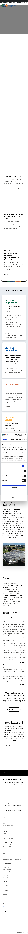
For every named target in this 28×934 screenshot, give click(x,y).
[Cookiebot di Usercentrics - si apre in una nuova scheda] (16, 435)
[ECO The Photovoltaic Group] (8, 5)
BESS (4, 853)
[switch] (24, 471)
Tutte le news (5, 877)
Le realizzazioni (6, 865)
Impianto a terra (6, 848)
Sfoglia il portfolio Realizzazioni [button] (13, 745)
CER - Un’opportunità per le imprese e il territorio (13, 859)
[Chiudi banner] (25, 434)
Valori (4, 821)
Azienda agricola (6, 836)
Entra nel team (6, 885)
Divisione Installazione (14, 2)
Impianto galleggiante (7, 871)
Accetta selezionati (14, 492)
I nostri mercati (6, 833)
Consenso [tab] (4, 439)
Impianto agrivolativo (7, 846)
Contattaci (5, 883)
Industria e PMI (6, 834)
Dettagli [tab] (12, 439)
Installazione (5, 894)
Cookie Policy (25, 932)
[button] (24, 5)
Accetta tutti (14, 487)
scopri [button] (6, 191)
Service (4, 896)
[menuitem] (2, 2)
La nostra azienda (6, 820)
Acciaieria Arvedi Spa (7, 869)
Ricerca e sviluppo (6, 898)
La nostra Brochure (7, 827)
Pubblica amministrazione (8, 838)
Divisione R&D (12, 384)
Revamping (5, 851)
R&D (27, 2)
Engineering (7, 2)
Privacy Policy (19, 932)
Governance (5, 823)
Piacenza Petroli (6, 867)
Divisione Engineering (11, 301)
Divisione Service (22, 2)
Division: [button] (2, 2)
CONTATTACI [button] (13, 709)
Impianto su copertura (7, 844)
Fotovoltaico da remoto (7, 899)
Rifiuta (14, 497)
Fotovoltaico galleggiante (8, 849)
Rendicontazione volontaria (8, 825)
